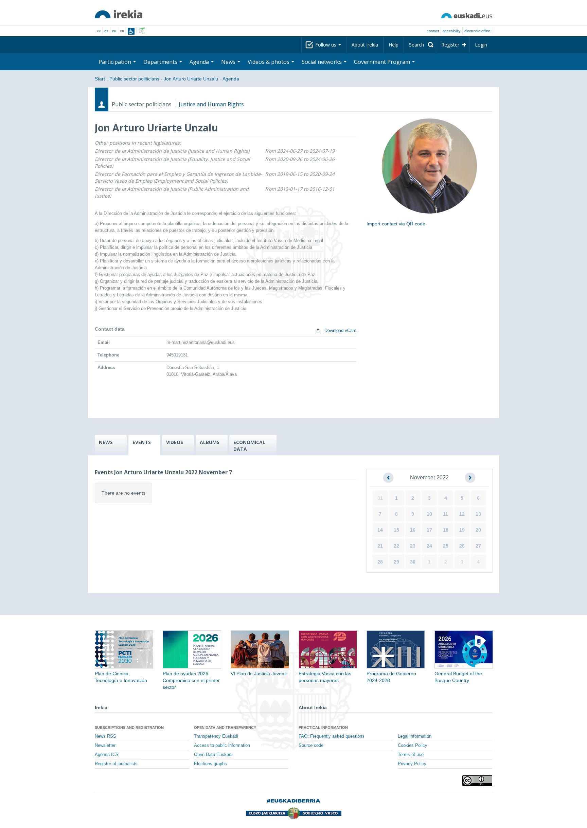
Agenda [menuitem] (200, 62)
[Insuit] (131, 31)
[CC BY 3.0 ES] (477, 780)
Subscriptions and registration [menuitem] (129, 727)
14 (380, 530)
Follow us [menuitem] (326, 44)
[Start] (118, 14)
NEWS (106, 442)
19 (462, 530)
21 (380, 546)
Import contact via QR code (396, 223)
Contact (433, 31)
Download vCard (339, 330)
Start (100, 78)
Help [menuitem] (393, 44)
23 (412, 546)
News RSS (105, 736)
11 (445, 514)
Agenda (231, 78)
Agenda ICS (107, 754)
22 (396, 546)
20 (478, 530)
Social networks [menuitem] (322, 62)
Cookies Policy (412, 745)
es (106, 31)
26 (462, 546)
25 (445, 546)
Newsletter (105, 745)
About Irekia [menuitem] (365, 44)
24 (429, 546)
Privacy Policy (412, 763)
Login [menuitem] (481, 44)
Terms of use (411, 754)
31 (380, 498)
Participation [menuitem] (115, 62)
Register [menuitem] (450, 44)
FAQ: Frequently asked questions (331, 736)
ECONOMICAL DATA (249, 445)
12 (462, 514)
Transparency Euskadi (216, 736)
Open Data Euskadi (213, 754)
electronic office (477, 31)
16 (412, 530)
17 (429, 530)
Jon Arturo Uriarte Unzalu (191, 78)
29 (396, 562)
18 (445, 530)
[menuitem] (420, 44)
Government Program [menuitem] (382, 62)
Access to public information (222, 745)
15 (396, 530)
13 (478, 514)
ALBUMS (209, 442)
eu (114, 31)
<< (98, 31)
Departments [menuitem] (161, 62)
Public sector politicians (134, 78)
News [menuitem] (229, 62)
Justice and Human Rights (211, 104)
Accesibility (452, 31)
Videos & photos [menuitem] (269, 62)
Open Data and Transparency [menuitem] (225, 727)
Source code (311, 745)
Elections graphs (210, 763)
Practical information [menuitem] (323, 727)
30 (412, 562)
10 (429, 514)
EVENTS (141, 442)
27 (478, 546)
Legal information (414, 736)
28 (380, 562)
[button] (388, 478)
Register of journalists (116, 763)
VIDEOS (174, 442)
